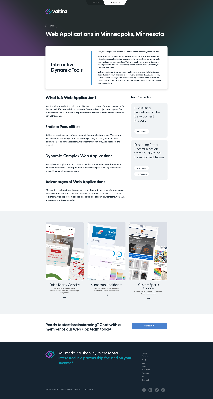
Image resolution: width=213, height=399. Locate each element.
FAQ (143, 377)
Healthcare (98, 291)
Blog (144, 360)
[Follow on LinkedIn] (163, 390)
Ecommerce (157, 292)
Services (145, 356)
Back (52, 26)
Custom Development (61, 288)
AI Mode (95, 2)
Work (144, 363)
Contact (145, 380)
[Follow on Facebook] (144, 390)
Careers (145, 373)
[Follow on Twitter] (157, 390)
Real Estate (63, 291)
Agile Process (142, 168)
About (144, 367)
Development (142, 131)
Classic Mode (115, 2)
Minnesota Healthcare (106, 285)
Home (144, 353)
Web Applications (111, 291)
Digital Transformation (110, 288)
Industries (146, 370)
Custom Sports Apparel (148, 286)
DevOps (97, 288)
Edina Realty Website (65, 285)
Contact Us (149, 326)
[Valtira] (56, 11)
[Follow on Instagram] (150, 390)
